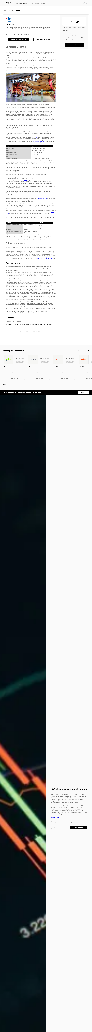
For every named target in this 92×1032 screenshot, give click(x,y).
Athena (35, 137)
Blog (32, 3)
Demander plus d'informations (74, 45)
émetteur (25, 180)
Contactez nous (83, 392)
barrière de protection (42, 198)
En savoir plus (55, 817)
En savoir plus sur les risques (43, 39)
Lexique (37, 3)
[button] (82, 384)
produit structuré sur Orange (39, 141)
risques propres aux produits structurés (45, 258)
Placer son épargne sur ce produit (18, 39)
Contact (43, 3)
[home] (8, 3)
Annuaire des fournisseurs (21, 3)
